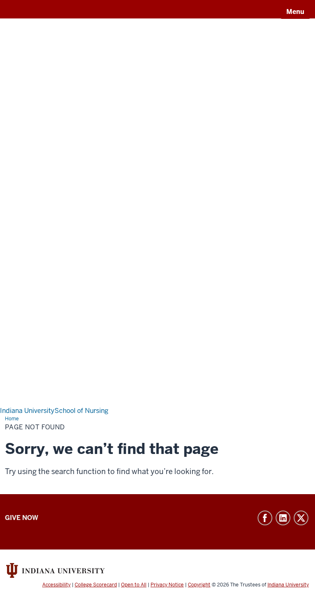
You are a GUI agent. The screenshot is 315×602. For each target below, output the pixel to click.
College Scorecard (96, 584)
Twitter (301, 518)
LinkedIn (283, 518)
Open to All (133, 584)
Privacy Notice (167, 584)
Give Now (21, 517)
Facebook (265, 518)
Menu (295, 11)
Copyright (199, 584)
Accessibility (56, 584)
